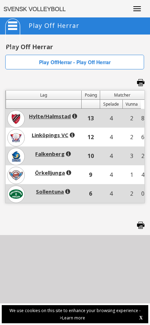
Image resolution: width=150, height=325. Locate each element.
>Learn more (72, 318)
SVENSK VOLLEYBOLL (34, 9)
